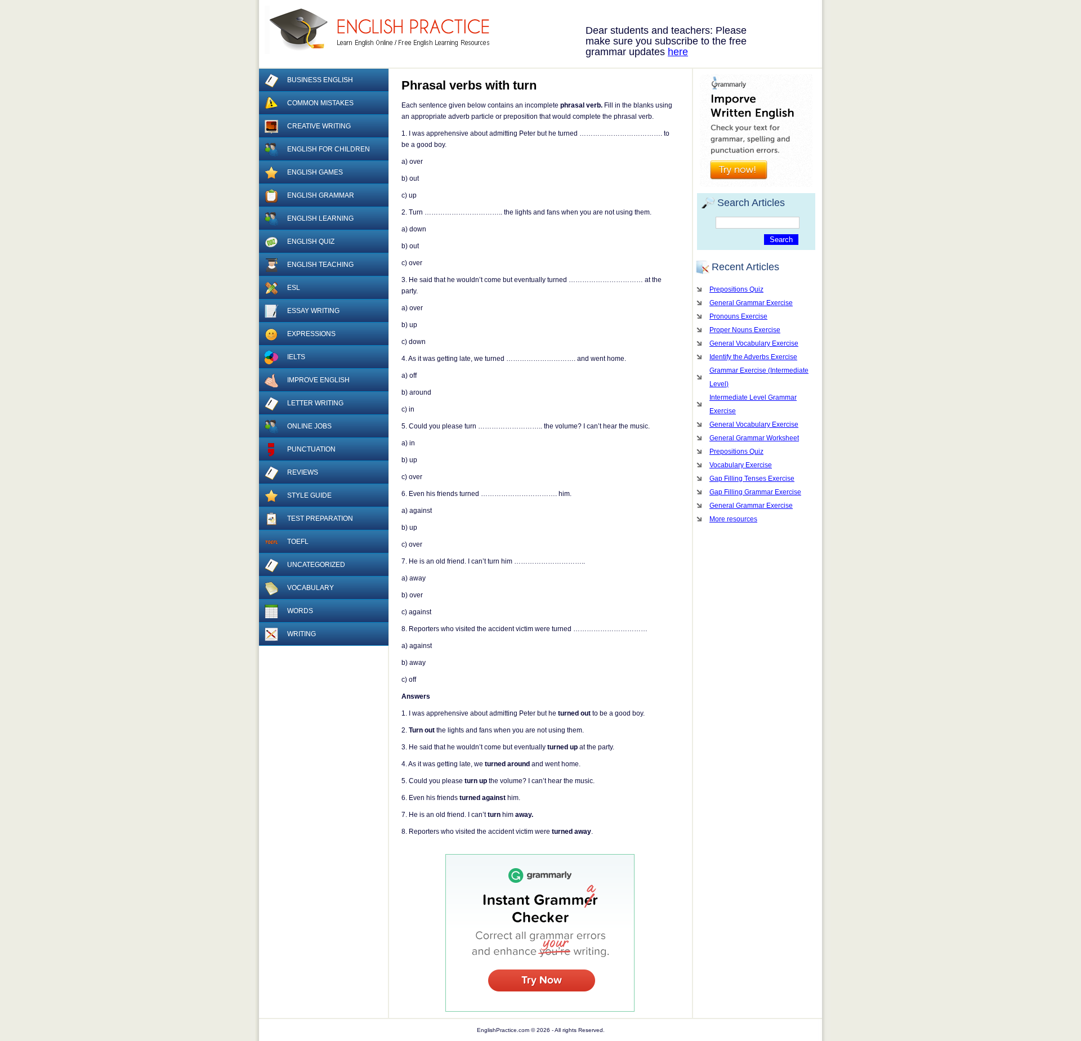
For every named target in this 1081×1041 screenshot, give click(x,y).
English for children (328, 149)
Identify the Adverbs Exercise (753, 357)
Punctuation (311, 449)
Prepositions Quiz (736, 289)
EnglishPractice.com (384, 30)
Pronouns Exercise (738, 316)
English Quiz (310, 241)
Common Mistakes (320, 103)
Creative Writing (319, 126)
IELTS (296, 357)
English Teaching (320, 265)
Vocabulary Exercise (740, 465)
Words (300, 611)
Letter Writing (315, 403)
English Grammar (320, 195)
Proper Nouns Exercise (744, 330)
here (678, 51)
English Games (315, 172)
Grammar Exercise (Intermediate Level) (758, 377)
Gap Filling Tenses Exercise (751, 478)
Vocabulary (310, 588)
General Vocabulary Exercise (753, 343)
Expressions (311, 334)
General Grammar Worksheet (754, 438)
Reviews (302, 472)
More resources (733, 519)
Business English (320, 80)
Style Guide (309, 495)
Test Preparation (320, 518)
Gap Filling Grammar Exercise (755, 492)
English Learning (320, 218)
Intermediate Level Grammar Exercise (753, 404)
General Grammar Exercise (751, 303)
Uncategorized (316, 565)
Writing (301, 634)
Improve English (318, 380)
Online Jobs (309, 426)
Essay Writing (313, 311)
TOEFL (298, 542)
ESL (293, 288)
